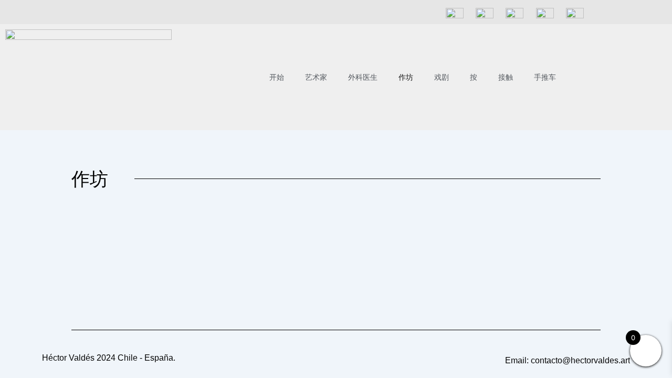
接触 (505, 76)
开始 (276, 76)
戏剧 (441, 76)
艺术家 (316, 76)
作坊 (405, 76)
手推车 (545, 76)
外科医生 (362, 76)
